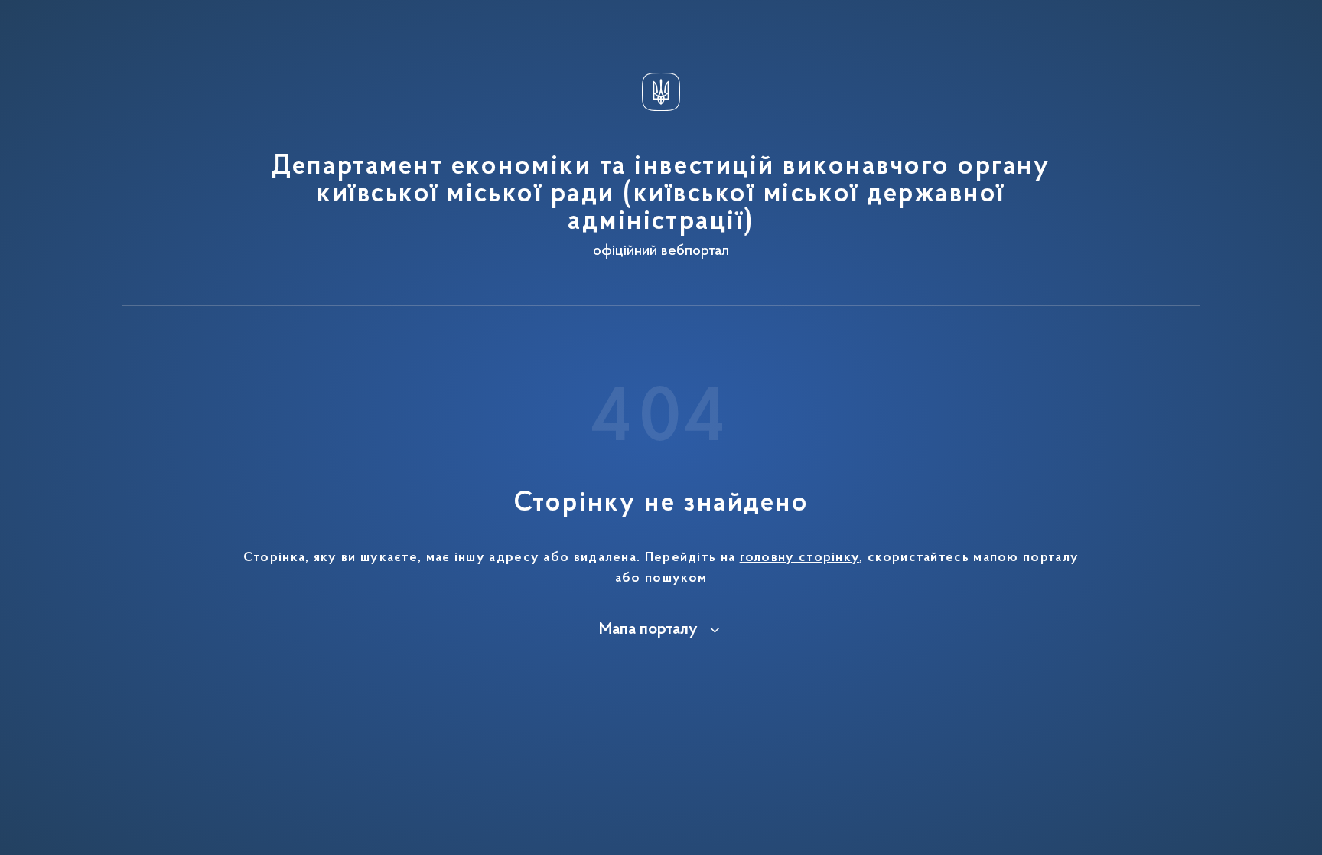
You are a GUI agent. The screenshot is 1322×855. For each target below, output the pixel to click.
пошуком (676, 579)
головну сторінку (800, 558)
